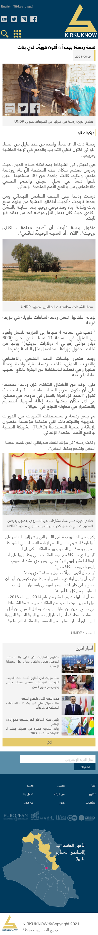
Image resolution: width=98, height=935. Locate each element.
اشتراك (85, 766)
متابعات (90, 802)
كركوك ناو (86, 132)
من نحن (28, 802)
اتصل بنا (28, 794)
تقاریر (92, 794)
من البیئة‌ (59, 794)
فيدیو (30, 785)
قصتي (61, 785)
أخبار (92, 785)
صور (62, 802)
